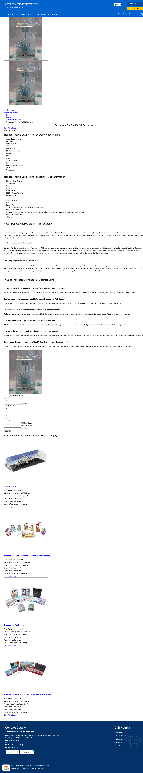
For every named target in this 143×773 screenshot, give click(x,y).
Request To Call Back (11, 112)
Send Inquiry (10, 110)
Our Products (41, 14)
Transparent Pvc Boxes (14, 625)
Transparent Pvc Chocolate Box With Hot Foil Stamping (27, 556)
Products (9, 117)
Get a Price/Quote (10, 128)
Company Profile (26, 14)
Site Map (117, 746)
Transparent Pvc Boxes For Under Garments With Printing (28, 694)
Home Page (10, 14)
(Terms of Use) (45, 765)
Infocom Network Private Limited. (35, 768)
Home (8, 115)
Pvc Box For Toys (11, 486)
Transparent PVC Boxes (14, 120)
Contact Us (55, 14)
